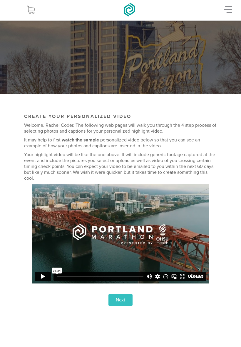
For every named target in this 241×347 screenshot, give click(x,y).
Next (120, 300)
